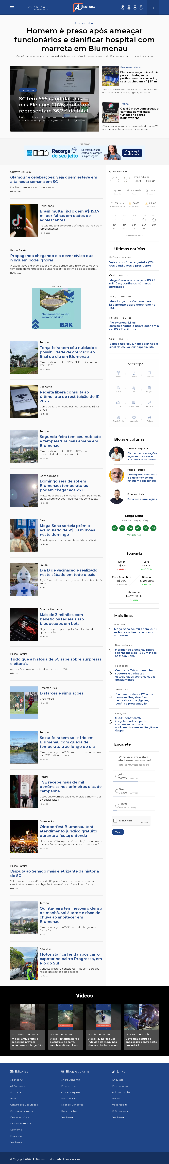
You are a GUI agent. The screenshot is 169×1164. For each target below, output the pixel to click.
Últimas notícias (129, 249)
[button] (44, 128)
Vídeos (84, 996)
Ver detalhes (134, 535)
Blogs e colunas (129, 439)
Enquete (122, 744)
